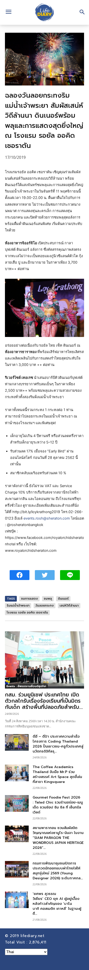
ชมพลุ (48, 598)
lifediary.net (33, 936)
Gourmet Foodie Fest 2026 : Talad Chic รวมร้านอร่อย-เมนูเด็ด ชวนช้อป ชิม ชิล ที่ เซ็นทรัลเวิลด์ (58, 805)
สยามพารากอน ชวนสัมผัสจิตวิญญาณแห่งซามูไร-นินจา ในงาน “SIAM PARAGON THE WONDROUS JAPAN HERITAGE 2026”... (58, 837)
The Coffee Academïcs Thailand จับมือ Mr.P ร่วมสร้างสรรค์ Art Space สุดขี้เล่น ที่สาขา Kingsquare (57, 774)
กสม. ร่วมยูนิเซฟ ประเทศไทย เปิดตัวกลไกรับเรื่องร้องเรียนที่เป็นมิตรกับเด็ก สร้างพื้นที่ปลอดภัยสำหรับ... (44, 701)
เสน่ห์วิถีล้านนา (69, 605)
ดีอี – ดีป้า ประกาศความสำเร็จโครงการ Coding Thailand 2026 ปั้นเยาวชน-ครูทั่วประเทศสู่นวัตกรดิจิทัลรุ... (58, 744)
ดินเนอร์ (63, 598)
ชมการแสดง (29, 598)
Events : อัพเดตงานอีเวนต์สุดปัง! (26, 686)
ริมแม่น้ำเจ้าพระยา (18, 605)
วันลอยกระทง (44, 605)
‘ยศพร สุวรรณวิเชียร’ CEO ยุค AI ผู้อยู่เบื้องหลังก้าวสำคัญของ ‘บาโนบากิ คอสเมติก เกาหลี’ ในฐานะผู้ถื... (57, 903)
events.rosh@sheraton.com (46, 518)
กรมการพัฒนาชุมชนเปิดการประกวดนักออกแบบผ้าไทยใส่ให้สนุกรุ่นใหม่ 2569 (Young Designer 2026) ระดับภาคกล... (58, 871)
